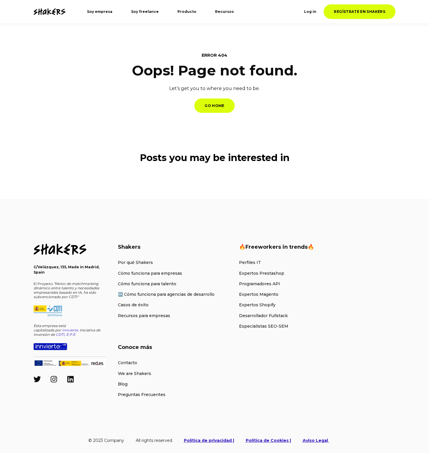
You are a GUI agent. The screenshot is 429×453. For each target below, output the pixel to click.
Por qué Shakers (135, 262)
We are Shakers (134, 373)
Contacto (127, 362)
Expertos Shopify (257, 304)
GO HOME (214, 105)
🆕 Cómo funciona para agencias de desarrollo (166, 294)
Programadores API (259, 283)
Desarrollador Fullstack (263, 315)
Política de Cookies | (268, 440)
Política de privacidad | (209, 440)
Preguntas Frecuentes (141, 394)
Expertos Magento (258, 294)
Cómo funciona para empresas (150, 273)
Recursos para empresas (144, 315)
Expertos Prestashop (261, 273)
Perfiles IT (250, 262)
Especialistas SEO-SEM (263, 326)
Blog (123, 384)
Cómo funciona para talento (147, 283)
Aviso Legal (316, 440)
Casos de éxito (133, 304)
